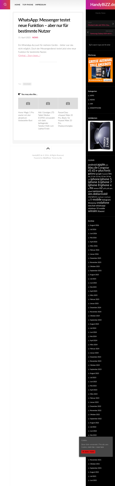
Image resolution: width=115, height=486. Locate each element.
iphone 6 (94, 182)
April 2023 (93, 390)
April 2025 (93, 291)
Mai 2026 (93, 238)
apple (101, 164)
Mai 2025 (93, 287)
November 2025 (95, 262)
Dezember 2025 (95, 258)
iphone (95, 179)
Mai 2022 (93, 435)
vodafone (103, 202)
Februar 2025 (94, 299)
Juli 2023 (93, 377)
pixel (90, 191)
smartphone (92, 197)
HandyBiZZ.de (100, 5)
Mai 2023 (93, 386)
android (92, 165)
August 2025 (94, 275)
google (99, 174)
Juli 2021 (93, 476)
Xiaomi (101, 211)
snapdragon (100, 197)
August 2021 (94, 472)
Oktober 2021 (95, 464)
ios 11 (90, 176)
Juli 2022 (93, 427)
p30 (104, 188)
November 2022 (95, 410)
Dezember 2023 (95, 357)
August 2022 (94, 423)
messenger (27, 84)
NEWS (92, 100)
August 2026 (94, 225)
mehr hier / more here (96, 447)
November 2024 (95, 312)
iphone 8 (94, 185)
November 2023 (95, 361)
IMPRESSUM (40, 5)
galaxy (91, 173)
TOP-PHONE (27, 5)
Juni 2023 (93, 382)
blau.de (92, 167)
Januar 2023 (94, 402)
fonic (107, 170)
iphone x (106, 185)
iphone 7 (106, 182)
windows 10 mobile (96, 208)
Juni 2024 (93, 332)
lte (91, 188)
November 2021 (95, 460)
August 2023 (94, 373)
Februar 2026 (94, 250)
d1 (89, 170)
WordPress (47, 158)
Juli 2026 (93, 229)
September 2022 (96, 419)
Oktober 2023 (95, 365)
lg (88, 188)
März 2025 (93, 295)
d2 (93, 170)
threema (92, 203)
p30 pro (109, 188)
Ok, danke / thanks (88, 452)
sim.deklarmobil (97, 194)
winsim (92, 211)
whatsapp (100, 206)
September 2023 (96, 369)
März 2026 (93, 246)
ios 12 (95, 176)
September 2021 (96, 468)
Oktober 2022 (95, 414)
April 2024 (93, 340)
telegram (106, 200)
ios (110, 173)
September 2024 (96, 320)
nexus (96, 188)
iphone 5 (106, 179)
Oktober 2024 (95, 316)
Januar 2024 (94, 353)
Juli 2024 (93, 328)
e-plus (100, 170)
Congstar (103, 167)
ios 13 (100, 176)
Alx (60, 158)
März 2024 (93, 345)
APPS (92, 95)
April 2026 (93, 242)
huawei (105, 174)
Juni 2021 (93, 480)
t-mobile (96, 199)
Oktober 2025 (95, 266)
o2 (101, 188)
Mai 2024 (93, 336)
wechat (91, 206)
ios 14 (106, 176)
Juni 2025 (93, 283)
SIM (91, 104)
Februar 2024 (94, 349)
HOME (17, 5)
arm (106, 165)
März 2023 (93, 394)
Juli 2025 (93, 279)
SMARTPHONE (95, 108)
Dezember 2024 (95, 307)
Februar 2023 (94, 398)
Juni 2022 (93, 431)
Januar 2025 (94, 303)
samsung (98, 191)
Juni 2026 (93, 233)
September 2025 (96, 271)
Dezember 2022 (95, 406)
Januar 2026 (94, 254)
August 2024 (94, 324)
